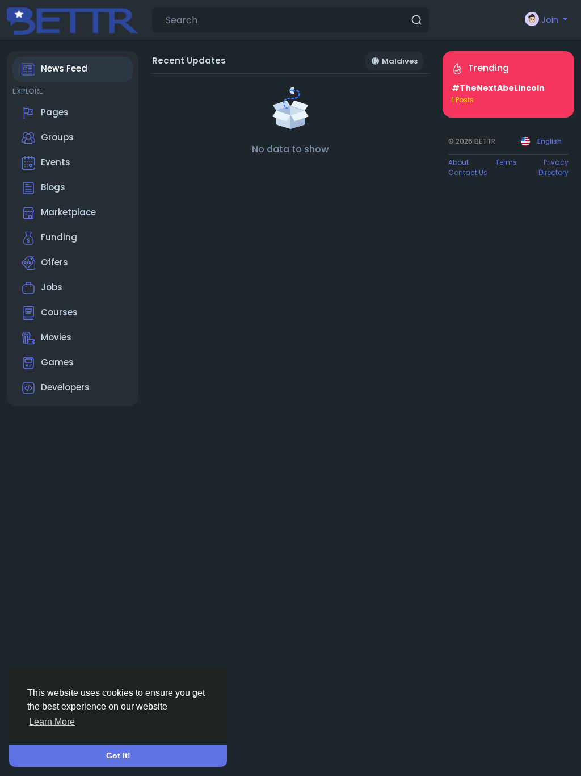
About (458, 162)
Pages (55, 112)
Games (57, 362)
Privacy (556, 162)
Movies (56, 337)
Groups (57, 137)
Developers (65, 387)
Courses (59, 312)
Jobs (51, 287)
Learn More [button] (52, 722)
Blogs (53, 187)
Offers (54, 262)
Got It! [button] (118, 755)
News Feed (64, 68)
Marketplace (68, 212)
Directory (553, 172)
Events (55, 162)
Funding (59, 237)
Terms (506, 162)
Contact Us (467, 172)
